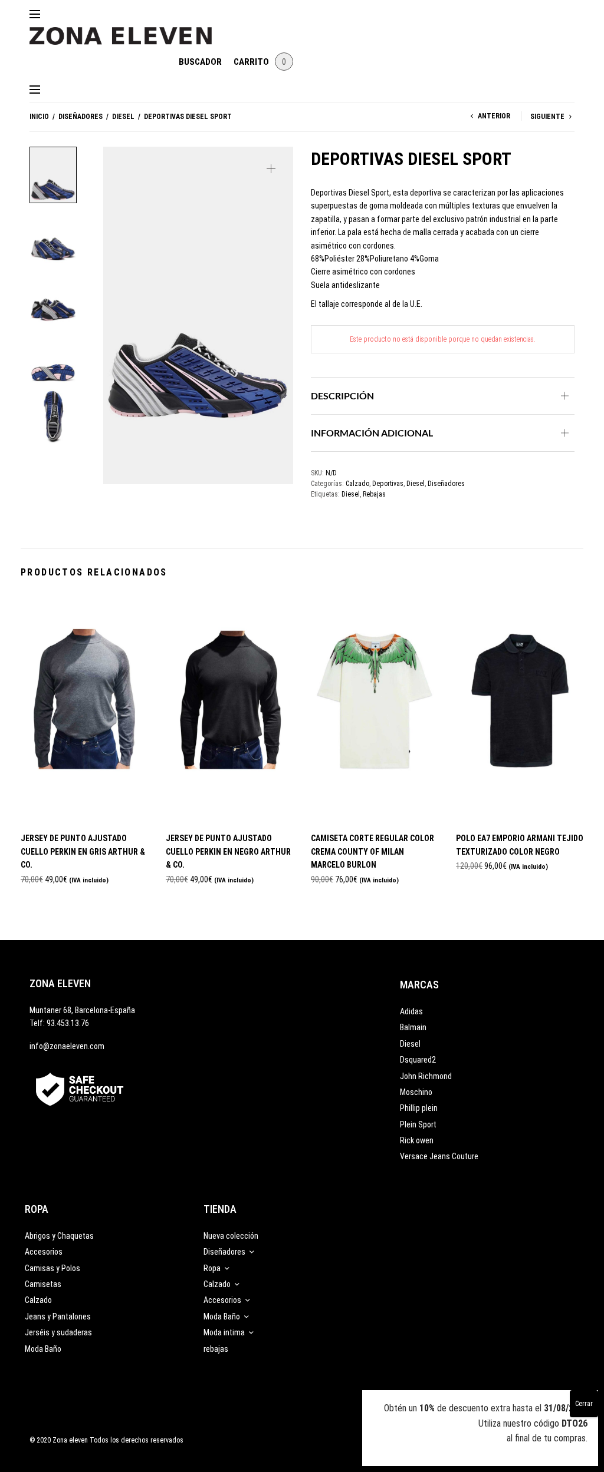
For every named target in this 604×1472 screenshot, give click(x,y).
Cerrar (584, 1404)
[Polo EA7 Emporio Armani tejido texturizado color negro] (519, 708)
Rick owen (417, 1140)
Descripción (342, 395)
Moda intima (224, 1332)
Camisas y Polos (52, 1268)
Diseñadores (80, 117)
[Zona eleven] (129, 30)
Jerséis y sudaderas (58, 1332)
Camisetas (43, 1284)
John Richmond (426, 1076)
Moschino (416, 1092)
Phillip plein (419, 1108)
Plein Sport (418, 1124)
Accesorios (44, 1251)
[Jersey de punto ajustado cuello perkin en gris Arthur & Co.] (84, 708)
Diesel (123, 117)
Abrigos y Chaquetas (59, 1236)
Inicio (39, 117)
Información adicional (372, 432)
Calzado (357, 483)
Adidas (411, 1011)
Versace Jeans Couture (439, 1156)
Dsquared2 (418, 1059)
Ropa (212, 1268)
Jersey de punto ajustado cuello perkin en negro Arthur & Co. (228, 851)
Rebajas (374, 494)
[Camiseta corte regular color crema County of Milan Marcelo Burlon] (374, 708)
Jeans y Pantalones (58, 1316)
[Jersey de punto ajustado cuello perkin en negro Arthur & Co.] (229, 708)
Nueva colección (230, 1236)
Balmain (413, 1027)
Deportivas (387, 483)
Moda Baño (43, 1349)
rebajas (215, 1349)
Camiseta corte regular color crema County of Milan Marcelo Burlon (372, 851)
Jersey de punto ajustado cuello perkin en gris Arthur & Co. (83, 851)
